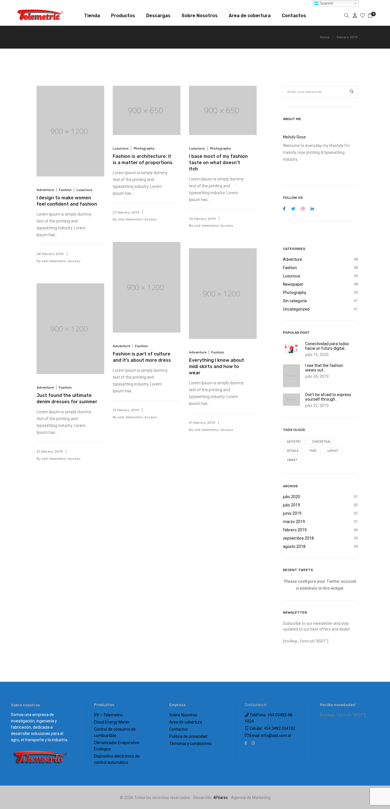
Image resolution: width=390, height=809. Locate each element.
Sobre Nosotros (183, 715)
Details (293, 450)
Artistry (294, 441)
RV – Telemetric (108, 715)
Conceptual (321, 441)
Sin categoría (295, 301)
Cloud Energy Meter (111, 722)
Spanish (326, 3)
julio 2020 (291, 496)
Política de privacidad (188, 736)
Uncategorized (296, 309)
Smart (292, 460)
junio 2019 (292, 513)
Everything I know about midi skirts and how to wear (216, 366)
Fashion (65, 190)
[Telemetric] (40, 18)
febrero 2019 (295, 530)
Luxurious (85, 190)
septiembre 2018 (298, 538)
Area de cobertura (185, 722)
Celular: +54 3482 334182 (272, 728)
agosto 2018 (294, 546)
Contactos (178, 729)
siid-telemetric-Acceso (61, 261)
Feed (313, 450)
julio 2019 (291, 505)
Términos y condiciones (190, 743)
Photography (144, 148)
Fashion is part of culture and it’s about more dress (142, 357)
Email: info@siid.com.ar (270, 735)
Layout (332, 450)
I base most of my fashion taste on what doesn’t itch (218, 163)
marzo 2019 (294, 521)
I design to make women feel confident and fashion (67, 201)
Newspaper (293, 284)
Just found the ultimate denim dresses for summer (67, 398)
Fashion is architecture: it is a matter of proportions (142, 159)
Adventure (45, 190)
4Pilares (220, 797)
